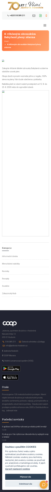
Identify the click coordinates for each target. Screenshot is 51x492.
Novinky (5, 271)
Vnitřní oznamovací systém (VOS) (18, 361)
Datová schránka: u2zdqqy (33, 342)
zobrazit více (11, 410)
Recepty (5, 279)
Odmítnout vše (25, 484)
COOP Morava (9, 355)
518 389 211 (10, 342)
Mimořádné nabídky (11, 264)
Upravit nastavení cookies (17, 469)
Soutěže (5, 286)
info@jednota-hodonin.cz (16, 346)
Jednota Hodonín (10, 351)
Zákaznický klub (9, 293)
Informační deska (10, 256)
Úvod (6, 41)
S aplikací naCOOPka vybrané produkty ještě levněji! (24, 426)
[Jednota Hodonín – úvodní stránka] (25, 5)
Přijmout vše (25, 477)
